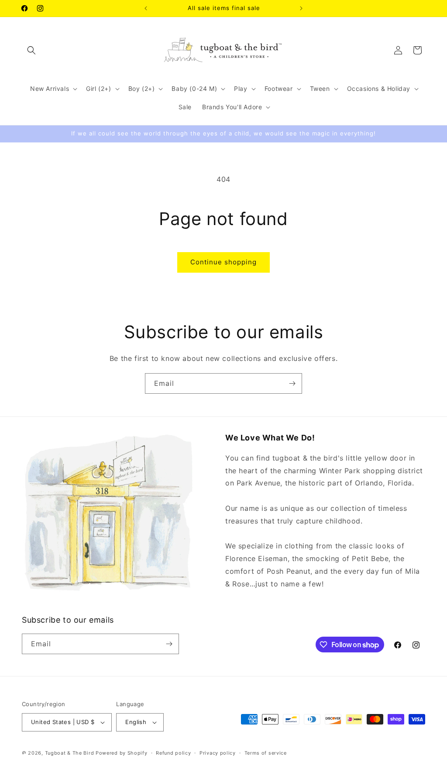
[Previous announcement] (145, 8)
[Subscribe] (292, 383)
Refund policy (173, 753)
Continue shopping (223, 262)
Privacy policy (217, 753)
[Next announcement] (301, 8)
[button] (31, 50)
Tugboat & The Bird (69, 753)
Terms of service (265, 753)
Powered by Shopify (122, 753)
